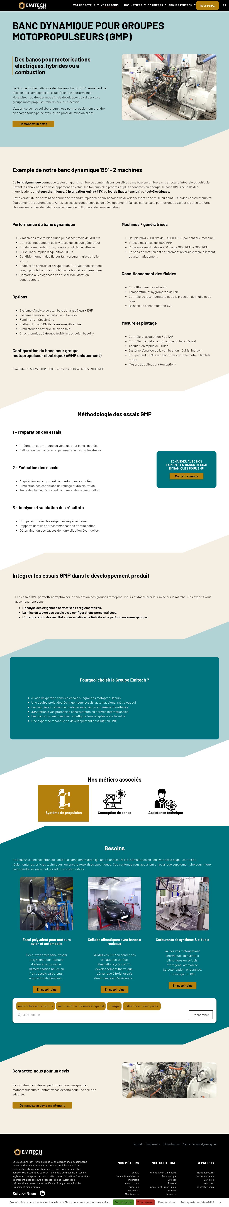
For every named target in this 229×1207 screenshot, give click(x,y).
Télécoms (171, 1194)
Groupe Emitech (180, 5)
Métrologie (133, 1190)
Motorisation (172, 1144)
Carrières (155, 5)
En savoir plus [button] (47, 989)
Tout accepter (123, 1202)
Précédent (32, 913)
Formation (133, 1186)
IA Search (206, 5)
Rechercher (201, 1015)
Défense (172, 1179)
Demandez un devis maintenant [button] (42, 1105)
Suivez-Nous (24, 1193)
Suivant (199, 913)
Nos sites (208, 1183)
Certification (132, 1183)
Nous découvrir (205, 1172)
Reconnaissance (205, 1176)
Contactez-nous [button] (186, 476)
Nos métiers (133, 5)
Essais (135, 1172)
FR (224, 5)
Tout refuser (145, 1202)
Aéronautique (169, 1176)
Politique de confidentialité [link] (197, 1202)
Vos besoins (110, 5)
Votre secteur (84, 5)
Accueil (138, 1144)
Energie (172, 1183)
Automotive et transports (162, 1172)
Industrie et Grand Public (163, 1186)
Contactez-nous (205, 1186)
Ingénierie (133, 1179)
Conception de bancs (127, 1176)
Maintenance (132, 1194)
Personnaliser (166, 1202)
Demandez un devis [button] (33, 124)
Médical (172, 1190)
